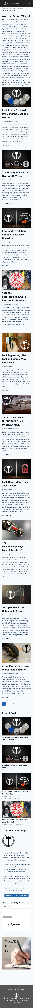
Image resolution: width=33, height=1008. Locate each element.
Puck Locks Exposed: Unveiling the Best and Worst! (15, 114)
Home (10, 989)
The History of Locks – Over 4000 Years (14, 766)
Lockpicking (15, 366)
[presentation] (16, 97)
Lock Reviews (22, 242)
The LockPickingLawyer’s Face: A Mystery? (14, 546)
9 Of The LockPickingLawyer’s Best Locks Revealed (14, 297)
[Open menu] (29, 3)
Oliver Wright (7, 121)
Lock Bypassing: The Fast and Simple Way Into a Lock (14, 359)
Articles (14, 180)
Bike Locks (15, 242)
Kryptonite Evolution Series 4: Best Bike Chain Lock (14, 235)
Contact (16, 989)
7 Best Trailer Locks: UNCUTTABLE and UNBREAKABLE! (14, 421)
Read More (6, 145)
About (23, 989)
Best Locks (15, 121)
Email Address (6, 906)
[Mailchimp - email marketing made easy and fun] (12, 924)
